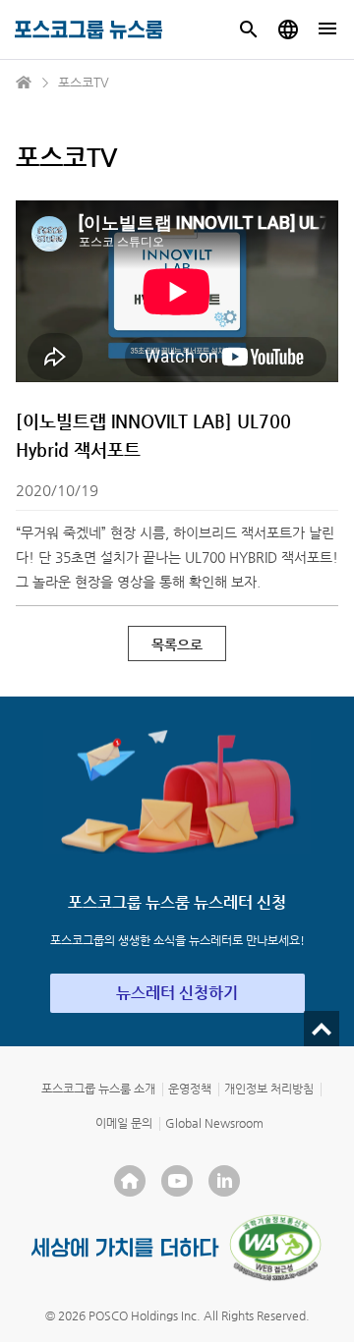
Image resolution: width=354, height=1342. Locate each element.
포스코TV (83, 82)
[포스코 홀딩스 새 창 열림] (130, 1181)
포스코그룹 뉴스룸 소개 (98, 1088)
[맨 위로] (321, 1028)
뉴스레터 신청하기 (177, 992)
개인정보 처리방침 (269, 1088)
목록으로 (177, 644)
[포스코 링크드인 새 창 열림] (224, 1181)
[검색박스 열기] (249, 29)
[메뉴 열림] (327, 29)
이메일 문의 (123, 1123)
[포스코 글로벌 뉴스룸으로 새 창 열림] (288, 29)
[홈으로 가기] (24, 82)
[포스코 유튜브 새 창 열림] (177, 1181)
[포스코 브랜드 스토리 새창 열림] (125, 1247)
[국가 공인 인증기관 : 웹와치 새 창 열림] (275, 1247)
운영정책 (189, 1088)
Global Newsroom (214, 1123)
